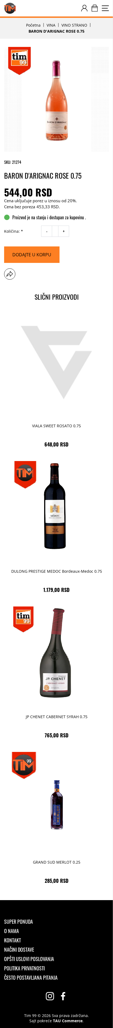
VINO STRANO (74, 25)
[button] (9, 274)
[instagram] (50, 996)
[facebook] (63, 996)
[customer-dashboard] (84, 8)
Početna (33, 25)
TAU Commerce (68, 1021)
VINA (51, 25)
